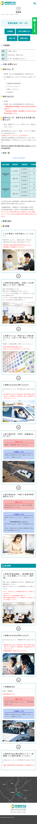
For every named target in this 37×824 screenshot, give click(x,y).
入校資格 (10, 31)
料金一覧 (12, 38)
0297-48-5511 (17, 812)
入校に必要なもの (24, 31)
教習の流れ (24, 38)
